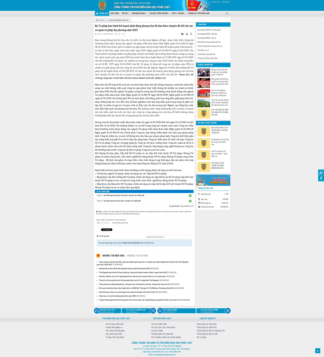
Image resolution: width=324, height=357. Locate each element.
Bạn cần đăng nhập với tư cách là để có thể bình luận (126, 243)
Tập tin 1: (120, 195)
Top (317, 350)
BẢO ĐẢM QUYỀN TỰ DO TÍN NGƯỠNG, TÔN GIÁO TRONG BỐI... (219, 130)
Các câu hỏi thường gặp (136, 311)
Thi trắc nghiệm (170, 311)
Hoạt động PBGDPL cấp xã (206, 38)
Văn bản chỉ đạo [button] (139, 13)
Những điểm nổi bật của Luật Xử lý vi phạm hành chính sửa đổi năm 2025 (219, 81)
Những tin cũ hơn (137, 255)
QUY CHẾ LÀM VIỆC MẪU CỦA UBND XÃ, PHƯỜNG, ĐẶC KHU (220, 112)
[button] (190, 196)
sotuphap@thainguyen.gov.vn (164, 354)
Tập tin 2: (119, 201)
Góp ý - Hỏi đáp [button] (178, 13)
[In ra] (187, 34)
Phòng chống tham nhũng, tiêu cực (209, 46)
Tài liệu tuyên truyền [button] (158, 13)
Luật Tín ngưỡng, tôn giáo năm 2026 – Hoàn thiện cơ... (219, 153)
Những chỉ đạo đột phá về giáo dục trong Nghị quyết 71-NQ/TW (219, 72)
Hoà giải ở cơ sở (203, 50)
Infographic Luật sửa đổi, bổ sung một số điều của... (220, 142)
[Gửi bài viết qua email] (182, 34)
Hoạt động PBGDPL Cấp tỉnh (207, 34)
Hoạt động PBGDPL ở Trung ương (208, 30)
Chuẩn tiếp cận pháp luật (206, 54)
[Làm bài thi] (213, 180)
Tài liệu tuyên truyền (209, 311)
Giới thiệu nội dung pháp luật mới (208, 42)
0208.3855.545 (158, 352)
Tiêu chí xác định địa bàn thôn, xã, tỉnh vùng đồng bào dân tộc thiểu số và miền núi (220, 102)
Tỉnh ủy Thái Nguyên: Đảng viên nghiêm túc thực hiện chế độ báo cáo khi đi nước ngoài (219, 93)
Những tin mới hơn (113, 255)
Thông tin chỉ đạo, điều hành (207, 58)
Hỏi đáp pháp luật (107, 311)
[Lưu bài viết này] (191, 34)
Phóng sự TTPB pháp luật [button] (199, 13)
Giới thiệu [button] (115, 13)
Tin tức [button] (125, 13)
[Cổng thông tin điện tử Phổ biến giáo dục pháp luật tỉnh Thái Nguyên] (100, 5)
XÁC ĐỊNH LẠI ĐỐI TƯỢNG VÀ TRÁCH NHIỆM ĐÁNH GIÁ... (218, 165)
